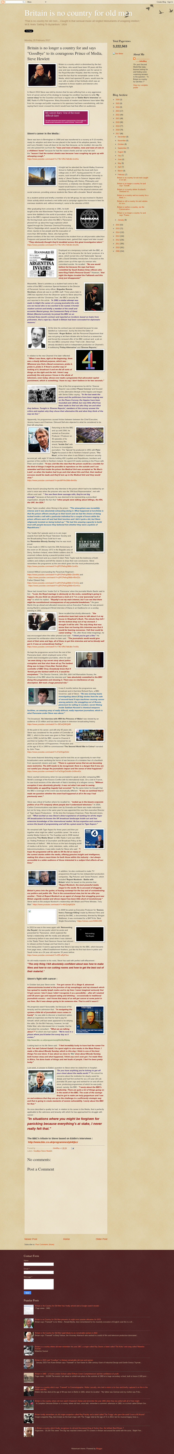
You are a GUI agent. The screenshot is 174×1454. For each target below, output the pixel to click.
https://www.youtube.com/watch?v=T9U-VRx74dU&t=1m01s (53, 159)
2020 (118, 122)
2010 (118, 247)
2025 (118, 103)
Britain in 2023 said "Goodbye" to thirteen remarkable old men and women (64, 1360)
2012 (118, 240)
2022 (118, 115)
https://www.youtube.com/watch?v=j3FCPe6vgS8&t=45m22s (54, 577)
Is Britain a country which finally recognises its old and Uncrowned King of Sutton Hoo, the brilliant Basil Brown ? (79, 1428)
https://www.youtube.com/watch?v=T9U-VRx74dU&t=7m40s (53, 647)
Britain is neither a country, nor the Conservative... (130, 208)
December (122, 137)
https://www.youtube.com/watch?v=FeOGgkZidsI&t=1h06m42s (54, 771)
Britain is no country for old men (78, 12)
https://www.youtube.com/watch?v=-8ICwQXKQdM (49, 724)
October (121, 144)
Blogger (99, 1449)
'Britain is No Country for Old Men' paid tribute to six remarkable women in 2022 (66, 1333)
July (120, 156)
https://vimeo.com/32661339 (89, 921)
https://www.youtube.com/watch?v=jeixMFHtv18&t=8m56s (52, 480)
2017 (118, 134)
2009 (118, 251)
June (120, 159)
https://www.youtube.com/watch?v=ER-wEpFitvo (48, 955)
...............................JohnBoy (143, 60)
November (122, 141)
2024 (118, 107)
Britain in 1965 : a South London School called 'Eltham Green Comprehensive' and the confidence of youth (77, 1374)
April (120, 167)
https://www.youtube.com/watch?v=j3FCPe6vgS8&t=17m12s (53, 583)
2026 (118, 100)
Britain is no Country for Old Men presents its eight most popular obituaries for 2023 (68, 1319)
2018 (118, 130)
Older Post (101, 1239)
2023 (118, 111)
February (121, 175)
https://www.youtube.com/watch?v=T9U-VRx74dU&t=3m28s (53, 245)
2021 (118, 118)
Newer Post (30, 1239)
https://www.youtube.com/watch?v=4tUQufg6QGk (54, 904)
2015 (118, 228)
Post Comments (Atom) (44, 1244)
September (122, 148)
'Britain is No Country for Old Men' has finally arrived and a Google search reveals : (67, 1306)
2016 (118, 225)
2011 (118, 244)
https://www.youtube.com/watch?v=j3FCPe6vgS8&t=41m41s (54, 586)
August (121, 152)
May (120, 163)
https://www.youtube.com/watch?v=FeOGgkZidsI (48, 752)
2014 (118, 232)
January (121, 220)
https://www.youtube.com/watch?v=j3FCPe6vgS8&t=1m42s (52, 566)
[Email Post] (72, 1148)
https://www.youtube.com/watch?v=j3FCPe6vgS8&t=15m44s (53, 575)
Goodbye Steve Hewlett (43, 1151)
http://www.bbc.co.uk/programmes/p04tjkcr (53, 1142)
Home (66, 1239)
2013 (118, 236)
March (120, 171)
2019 (118, 126)
